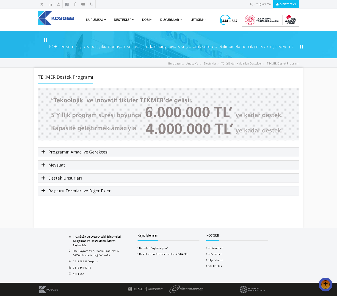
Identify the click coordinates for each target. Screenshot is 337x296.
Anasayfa (192, 63)
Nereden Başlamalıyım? (153, 248)
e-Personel (214, 254)
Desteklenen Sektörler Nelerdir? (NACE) (163, 254)
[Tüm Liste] (101, 4)
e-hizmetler (287, 4)
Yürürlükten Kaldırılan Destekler (241, 63)
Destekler (123, 19)
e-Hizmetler (215, 248)
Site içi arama (262, 4)
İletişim (196, 19)
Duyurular (169, 19)
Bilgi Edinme (215, 260)
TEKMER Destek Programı (282, 63)
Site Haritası (215, 266)
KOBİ (146, 19)
